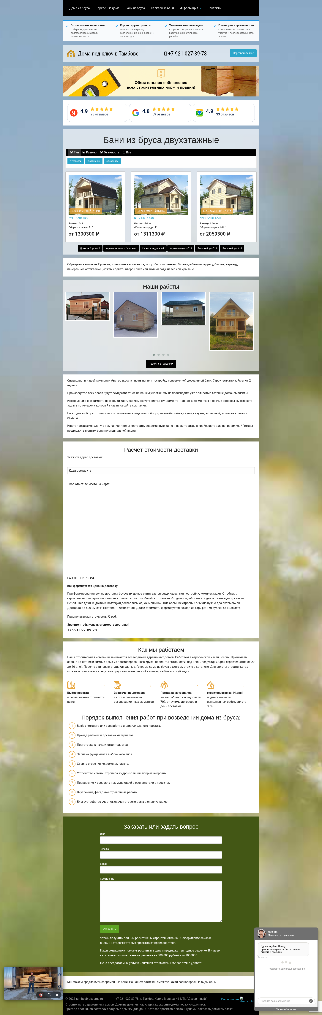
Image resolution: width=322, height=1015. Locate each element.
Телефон (105, 848)
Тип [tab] (76, 152)
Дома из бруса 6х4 (90, 248)
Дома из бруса (79, 8)
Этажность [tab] (111, 152)
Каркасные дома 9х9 (153, 248)
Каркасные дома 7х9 (181, 248)
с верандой (112, 161)
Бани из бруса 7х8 (207, 248)
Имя (102, 834)
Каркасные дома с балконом (121, 248)
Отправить (109, 928)
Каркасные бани (162, 8)
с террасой (75, 161)
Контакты (215, 8)
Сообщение (107, 878)
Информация (189, 8)
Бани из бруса (135, 8)
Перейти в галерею (160, 363)
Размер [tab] (91, 152)
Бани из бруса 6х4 (232, 248)
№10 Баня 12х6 (210, 218)
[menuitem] (79, 8)
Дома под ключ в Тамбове (107, 53)
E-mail (103, 863)
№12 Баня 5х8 (144, 218)
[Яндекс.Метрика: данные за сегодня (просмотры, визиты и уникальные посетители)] (248, 999)
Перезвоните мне (243, 53)
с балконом (94, 161)
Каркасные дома (107, 8)
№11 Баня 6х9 (78, 218)
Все (128, 152)
